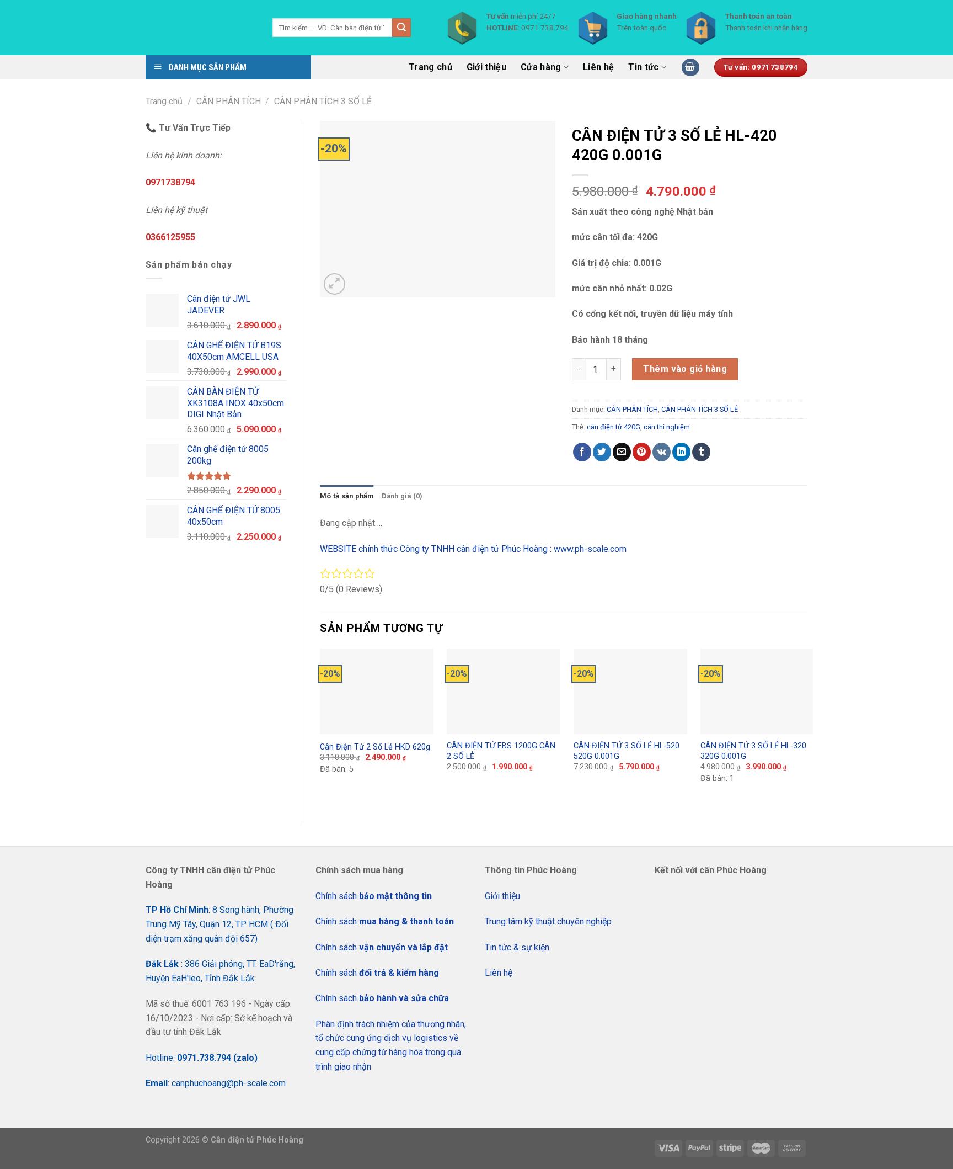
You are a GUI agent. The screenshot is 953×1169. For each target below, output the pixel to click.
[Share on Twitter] (602, 452)
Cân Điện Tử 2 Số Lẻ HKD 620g (375, 747)
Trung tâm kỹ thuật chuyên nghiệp (548, 921)
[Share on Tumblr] (701, 452)
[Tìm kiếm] (401, 27)
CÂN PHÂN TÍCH (228, 101)
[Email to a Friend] (622, 452)
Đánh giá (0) (402, 496)
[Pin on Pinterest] (642, 452)
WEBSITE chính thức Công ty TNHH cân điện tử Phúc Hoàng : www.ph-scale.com (474, 549)
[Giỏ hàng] (690, 68)
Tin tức (643, 67)
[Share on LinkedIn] (681, 452)
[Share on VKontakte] (661, 452)
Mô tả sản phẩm (347, 496)
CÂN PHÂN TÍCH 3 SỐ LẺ (323, 101)
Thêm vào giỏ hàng (685, 369)
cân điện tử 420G (613, 427)
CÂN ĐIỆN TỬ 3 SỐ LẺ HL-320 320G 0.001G (753, 751)
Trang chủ (430, 67)
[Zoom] (334, 284)
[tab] (347, 496)
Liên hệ (598, 67)
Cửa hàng (541, 67)
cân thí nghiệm (667, 427)
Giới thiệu (486, 67)
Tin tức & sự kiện (517, 947)
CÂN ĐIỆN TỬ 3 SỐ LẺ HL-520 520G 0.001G (626, 751)
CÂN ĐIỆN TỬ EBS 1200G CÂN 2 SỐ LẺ (501, 751)
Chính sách (373, 896)
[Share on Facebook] (582, 452)
